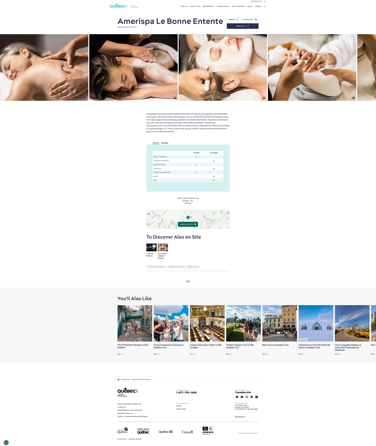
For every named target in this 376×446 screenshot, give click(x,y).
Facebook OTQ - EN (237, 397)
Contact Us (122, 407)
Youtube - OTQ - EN (242, 397)
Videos (258, 6)
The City (184, 6)
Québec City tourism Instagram (247, 397)
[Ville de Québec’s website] (123, 430)
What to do (195, 6)
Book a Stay (241, 26)
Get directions (240, 417)
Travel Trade (181, 409)
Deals (249, 6)
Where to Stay (223, 6)
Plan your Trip (238, 6)
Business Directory (135, 439)
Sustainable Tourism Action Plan (130, 410)
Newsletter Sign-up (125, 413)
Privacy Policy (122, 439)
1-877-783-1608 (186, 392)
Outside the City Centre (177, 267)
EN (265, 1)
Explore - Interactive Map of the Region (133, 416)
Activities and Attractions (156, 267)
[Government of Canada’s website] (187, 432)
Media (178, 406)
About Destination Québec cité (129, 404)
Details (156, 143)
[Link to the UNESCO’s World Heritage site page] (208, 431)
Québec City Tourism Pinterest (252, 397)
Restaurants (208, 6)
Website (231, 19)
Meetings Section (256, 1)
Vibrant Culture (193, 267)
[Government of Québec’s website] (166, 432)
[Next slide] (371, 323)
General (165, 143)
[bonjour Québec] (143, 431)
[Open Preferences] (6, 442)
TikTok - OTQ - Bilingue (256, 397)
